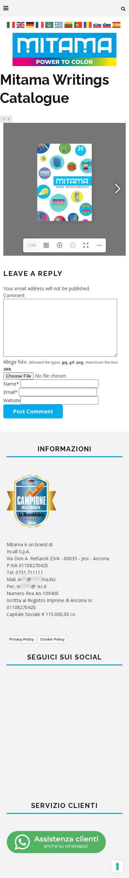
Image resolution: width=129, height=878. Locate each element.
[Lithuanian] (69, 24)
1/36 (31, 245)
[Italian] (12, 24)
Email (10, 392)
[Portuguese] (79, 24)
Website (12, 400)
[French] (40, 24)
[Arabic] (50, 24)
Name (11, 384)
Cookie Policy (52, 639)
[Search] (123, 8)
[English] (21, 24)
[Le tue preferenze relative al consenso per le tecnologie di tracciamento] (117, 866)
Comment (14, 295)
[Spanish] (117, 24)
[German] (31, 24)
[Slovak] (98, 24)
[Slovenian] (107, 24)
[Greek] (59, 24)
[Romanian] (88, 24)
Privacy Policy (21, 639)
